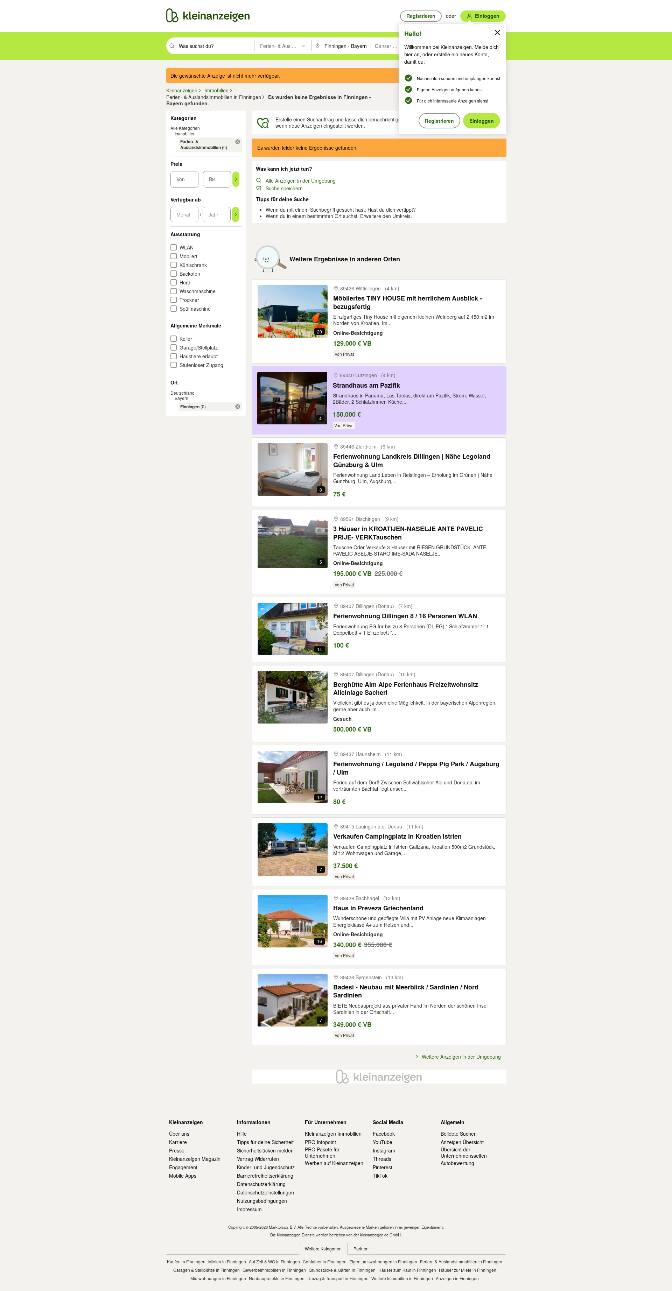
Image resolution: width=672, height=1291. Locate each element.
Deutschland (182, 393)
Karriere (178, 1141)
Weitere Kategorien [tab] (323, 1248)
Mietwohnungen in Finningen (218, 1278)
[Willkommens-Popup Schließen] (497, 32)
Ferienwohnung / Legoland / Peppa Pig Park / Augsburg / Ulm (416, 768)
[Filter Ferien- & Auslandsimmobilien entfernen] (237, 141)
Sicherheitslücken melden (265, 1150)
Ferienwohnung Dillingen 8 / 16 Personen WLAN (405, 616)
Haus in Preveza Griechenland (378, 908)
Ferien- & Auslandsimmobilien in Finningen (461, 1261)
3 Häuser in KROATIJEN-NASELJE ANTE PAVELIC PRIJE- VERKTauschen (408, 533)
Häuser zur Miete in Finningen (467, 1270)
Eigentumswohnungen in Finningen (383, 1261)
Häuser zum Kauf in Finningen (407, 1270)
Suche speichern (284, 188)
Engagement (183, 1167)
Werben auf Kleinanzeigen (334, 1162)
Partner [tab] (361, 1248)
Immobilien (185, 133)
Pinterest (382, 1167)
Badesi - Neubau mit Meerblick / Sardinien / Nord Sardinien (405, 991)
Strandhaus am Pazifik (366, 385)
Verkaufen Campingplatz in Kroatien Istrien (397, 836)
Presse (176, 1150)
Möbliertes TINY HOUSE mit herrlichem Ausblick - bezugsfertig (407, 302)
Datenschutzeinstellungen (265, 1192)
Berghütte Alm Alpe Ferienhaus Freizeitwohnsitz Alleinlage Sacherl (405, 688)
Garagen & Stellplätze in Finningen (206, 1270)
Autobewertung (457, 1162)
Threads (382, 1158)
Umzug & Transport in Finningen (338, 1278)
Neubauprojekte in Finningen (276, 1278)
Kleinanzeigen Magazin (194, 1158)
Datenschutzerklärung (261, 1183)
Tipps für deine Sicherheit (265, 1141)
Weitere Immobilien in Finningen (402, 1278)
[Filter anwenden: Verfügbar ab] (235, 214)
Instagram (384, 1150)
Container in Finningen (324, 1261)
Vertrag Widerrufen (258, 1158)
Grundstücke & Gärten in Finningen (342, 1270)
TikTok (380, 1175)
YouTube (382, 1141)
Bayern (181, 398)
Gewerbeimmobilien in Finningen (274, 1270)
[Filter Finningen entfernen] (237, 406)
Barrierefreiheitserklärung (265, 1175)
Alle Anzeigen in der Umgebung (301, 180)
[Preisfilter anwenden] (235, 179)
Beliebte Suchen (459, 1133)
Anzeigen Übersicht (462, 1141)
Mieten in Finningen (227, 1261)
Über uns (179, 1133)
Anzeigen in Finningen (457, 1278)
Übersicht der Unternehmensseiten (464, 1152)
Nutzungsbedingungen (262, 1200)
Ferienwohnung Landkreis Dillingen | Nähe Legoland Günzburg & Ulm (411, 460)
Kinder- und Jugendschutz (266, 1167)
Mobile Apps (182, 1175)
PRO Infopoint (320, 1141)
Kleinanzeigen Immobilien (333, 1133)
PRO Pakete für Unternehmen (322, 1152)
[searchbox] (215, 45)
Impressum (249, 1209)
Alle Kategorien (185, 128)
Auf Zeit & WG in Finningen (274, 1261)
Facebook (384, 1133)
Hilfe (242, 1133)
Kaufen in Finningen (186, 1261)
